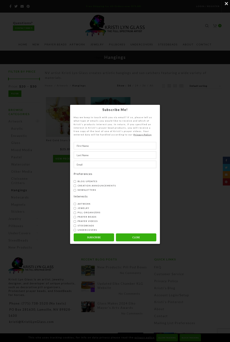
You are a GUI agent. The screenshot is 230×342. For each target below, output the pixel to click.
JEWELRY (83, 208)
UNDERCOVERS (87, 229)
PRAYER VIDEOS (87, 221)
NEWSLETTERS (86, 190)
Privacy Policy (142, 134)
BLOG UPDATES (87, 181)
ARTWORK (84, 203)
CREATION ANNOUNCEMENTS (96, 185)
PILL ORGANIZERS (88, 212)
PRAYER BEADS (86, 216)
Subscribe (94, 237)
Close (136, 237)
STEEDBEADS (85, 225)
